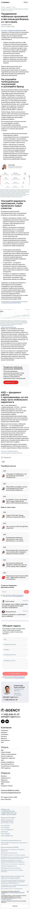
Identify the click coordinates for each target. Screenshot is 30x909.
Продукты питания (7, 786)
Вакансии (4, 738)
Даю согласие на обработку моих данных (13, 595)
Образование (5, 782)
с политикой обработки (17, 596)
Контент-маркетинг (7, 756)
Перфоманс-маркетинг (8, 758)
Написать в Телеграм (18, 693)
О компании (4, 734)
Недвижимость (5, 778)
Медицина (4, 780)
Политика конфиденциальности (11, 792)
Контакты (4, 736)
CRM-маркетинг (6, 768)
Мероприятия (5, 740)
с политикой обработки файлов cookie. (12, 893)
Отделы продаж (6, 752)
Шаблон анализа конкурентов (8, 327)
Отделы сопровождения (8, 754)
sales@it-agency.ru (10, 697)
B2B (2, 784)
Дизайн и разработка (7, 762)
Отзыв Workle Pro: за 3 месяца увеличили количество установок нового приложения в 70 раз (14, 302)
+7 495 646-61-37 (10, 700)
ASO (2, 760)
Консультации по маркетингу (10, 766)
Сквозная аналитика (7, 764)
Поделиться (7, 457)
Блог (2, 742)
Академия (4, 732)
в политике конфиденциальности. (11, 898)
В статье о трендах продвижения (11, 30)
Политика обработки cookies (10, 790)
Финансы (4, 776)
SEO (2, 750)
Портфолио (4, 730)
